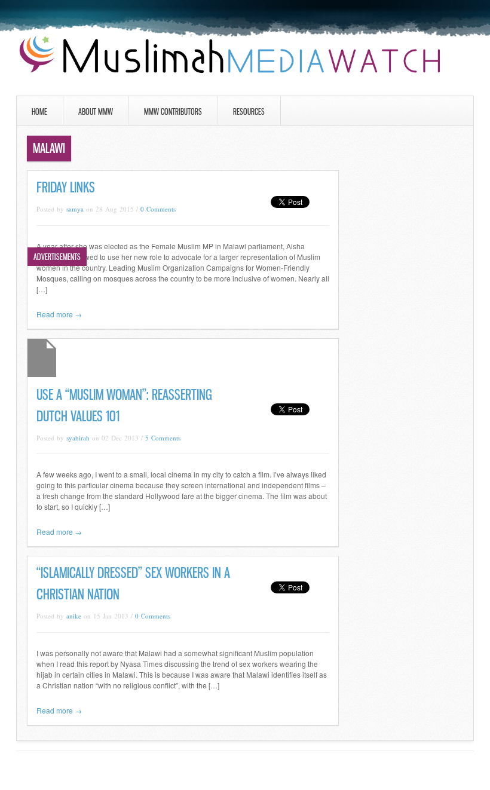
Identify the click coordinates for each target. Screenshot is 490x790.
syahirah (78, 437)
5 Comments (162, 437)
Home (39, 111)
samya (75, 208)
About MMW (95, 111)
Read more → (59, 314)
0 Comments (158, 208)
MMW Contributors (173, 111)
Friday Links (65, 187)
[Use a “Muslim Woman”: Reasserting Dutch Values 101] (41, 374)
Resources (249, 111)
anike (73, 615)
